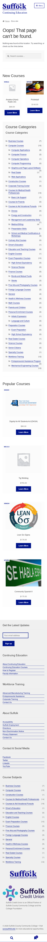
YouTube (6, 766)
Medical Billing (17, 224)
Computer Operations (20, 159)
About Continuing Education (14, 664)
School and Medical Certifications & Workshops (25, 234)
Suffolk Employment (11, 725)
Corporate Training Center (19, 185)
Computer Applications (20, 150)
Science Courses (15, 343)
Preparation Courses (16, 325)
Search (12, 938)
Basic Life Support (18, 197)
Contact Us (7, 702)
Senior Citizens (14, 347)
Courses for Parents (16, 201)
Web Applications (18, 176)
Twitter (5, 760)
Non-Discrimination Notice (13, 731)
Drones (14, 210)
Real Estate (16, 172)
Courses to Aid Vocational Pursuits (22, 206)
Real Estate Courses (16, 338)
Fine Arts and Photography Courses (22, 285)
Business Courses (15, 141)
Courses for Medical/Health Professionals (19, 191)
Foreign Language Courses (19, 289)
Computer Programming (21, 163)
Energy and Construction (21, 215)
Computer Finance (18, 154)
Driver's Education (15, 244)
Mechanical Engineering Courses (24, 365)
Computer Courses (16, 145)
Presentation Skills (19, 228)
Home (7, 21)
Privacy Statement (10, 734)
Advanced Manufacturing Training (16, 693)
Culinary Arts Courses (17, 240)
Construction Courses (17, 181)
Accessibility (8, 722)
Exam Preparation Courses (19, 258)
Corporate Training (10, 699)
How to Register (9, 670)
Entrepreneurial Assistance (14, 696)
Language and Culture (20, 320)
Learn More (12, 112)
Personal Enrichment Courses (20, 312)
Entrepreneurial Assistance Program (26, 361)
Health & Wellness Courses (19, 298)
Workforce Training (16, 356)
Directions (7, 728)
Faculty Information (10, 673)
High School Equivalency (21, 262)
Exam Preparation (18, 329)
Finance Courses (15, 271)
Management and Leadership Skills (25, 219)
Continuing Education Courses (15, 667)
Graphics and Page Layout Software (26, 167)
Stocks (14, 280)
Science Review (18, 267)
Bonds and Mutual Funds (21, 276)
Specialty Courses (15, 352)
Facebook (7, 757)
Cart (30, 936)
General (11, 294)
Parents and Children (17, 307)
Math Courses (14, 302)
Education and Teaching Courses (21, 249)
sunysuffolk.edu (9, 928)
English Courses (15, 253)
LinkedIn (6, 763)
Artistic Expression (18, 316)
